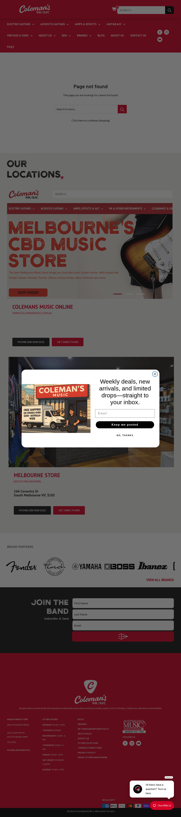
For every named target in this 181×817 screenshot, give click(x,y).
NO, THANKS (125, 435)
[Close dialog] (155, 374)
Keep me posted (125, 424)
